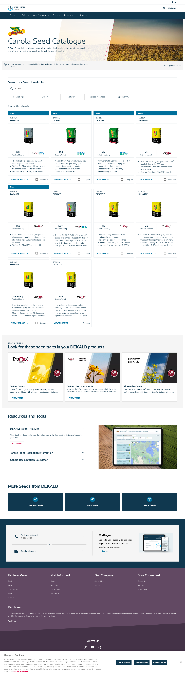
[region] (92, 662)
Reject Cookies (142, 662)
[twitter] (85, 648)
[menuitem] (14, 15)
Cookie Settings (124, 662)
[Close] (181, 662)
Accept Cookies (159, 662)
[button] (47, 429)
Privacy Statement (20, 671)
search (164, 8)
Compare (44, 179)
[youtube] (92, 648)
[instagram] (99, 649)
